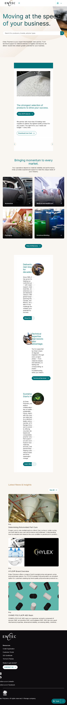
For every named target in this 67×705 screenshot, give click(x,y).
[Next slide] (52, 144)
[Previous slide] (14, 144)
